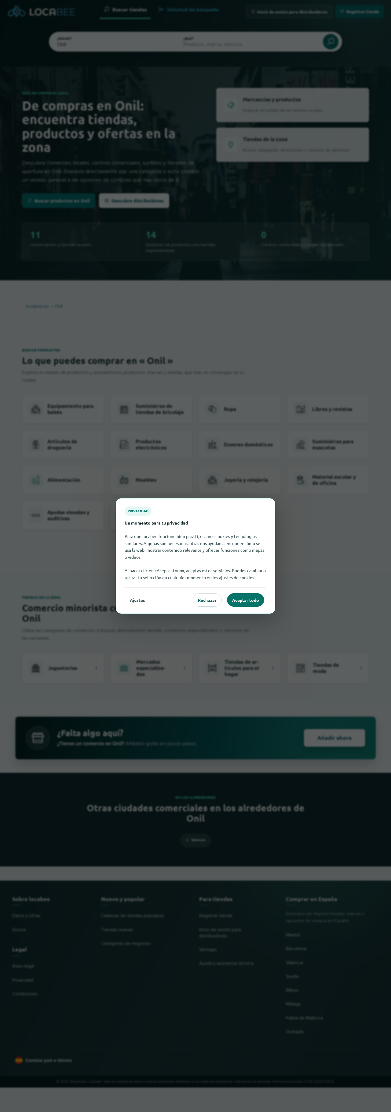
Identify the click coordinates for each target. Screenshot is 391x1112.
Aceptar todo (245, 600)
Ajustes (137, 600)
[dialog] (195, 556)
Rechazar (207, 600)
